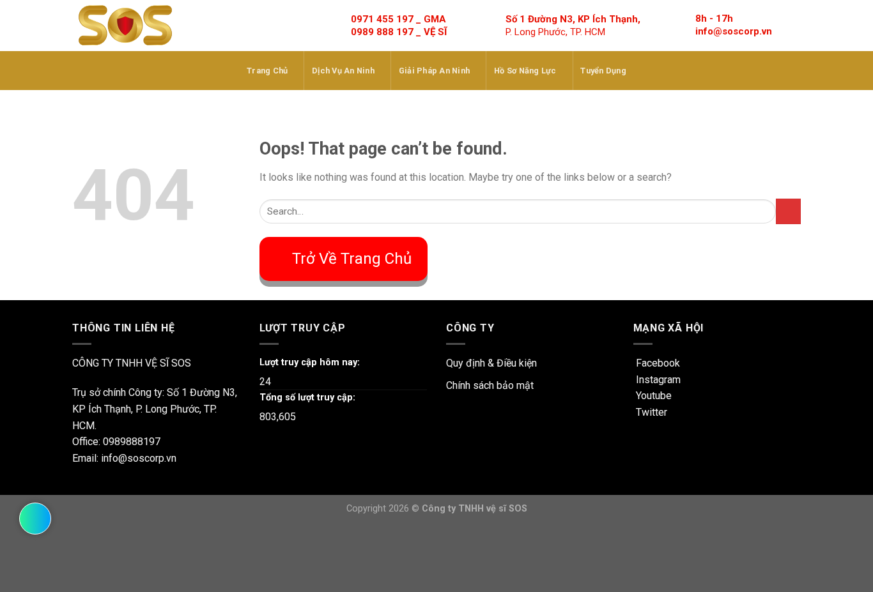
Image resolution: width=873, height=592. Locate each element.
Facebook (656, 363)
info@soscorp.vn (733, 31)
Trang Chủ (267, 70)
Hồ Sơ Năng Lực (525, 70)
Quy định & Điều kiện (491, 363)
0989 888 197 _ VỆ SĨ (399, 32)
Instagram (657, 380)
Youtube (652, 396)
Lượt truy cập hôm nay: (309, 362)
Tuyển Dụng (603, 70)
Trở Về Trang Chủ (352, 259)
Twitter (650, 412)
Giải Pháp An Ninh (434, 70)
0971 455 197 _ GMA (398, 19)
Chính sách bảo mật (490, 385)
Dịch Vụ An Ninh (343, 70)
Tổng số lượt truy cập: (307, 397)
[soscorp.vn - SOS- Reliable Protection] (125, 25)
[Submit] (788, 211)
